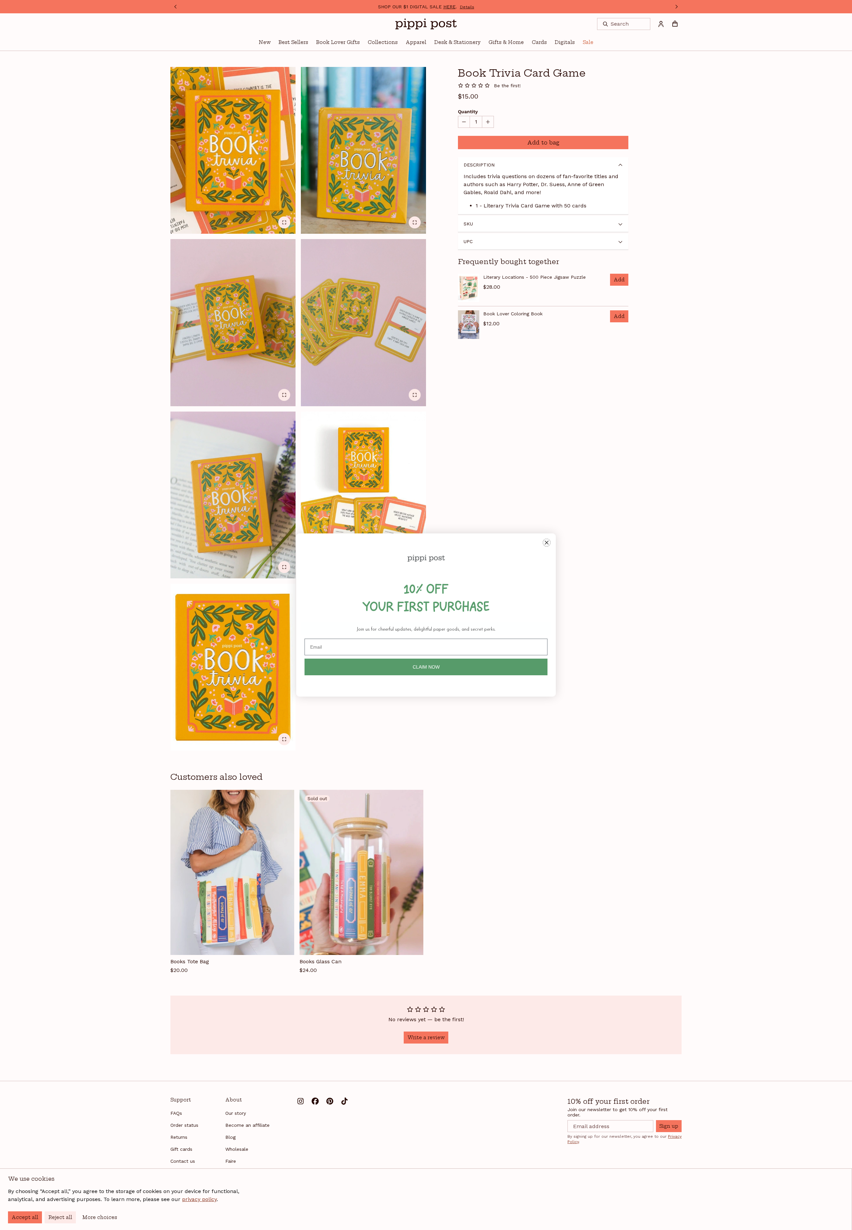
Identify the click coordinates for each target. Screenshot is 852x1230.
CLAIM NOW (426, 667)
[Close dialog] (546, 542)
